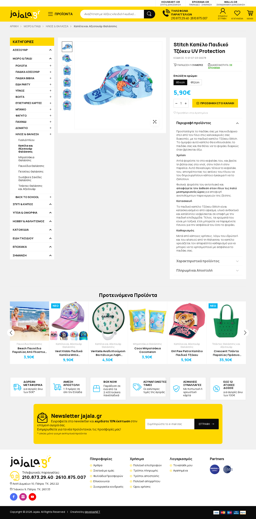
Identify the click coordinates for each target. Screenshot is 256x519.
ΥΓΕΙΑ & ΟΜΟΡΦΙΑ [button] (25, 213)
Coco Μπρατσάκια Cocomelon (147, 350)
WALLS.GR (230, 3)
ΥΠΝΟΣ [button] (20, 90)
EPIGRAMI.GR (200, 3)
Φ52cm (195, 82)
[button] (250, 15)
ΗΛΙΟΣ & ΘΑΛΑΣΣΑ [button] (27, 134)
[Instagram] (23, 497)
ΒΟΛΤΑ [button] (20, 97)
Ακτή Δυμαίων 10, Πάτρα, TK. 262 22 (36, 484)
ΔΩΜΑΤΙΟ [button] (22, 128)
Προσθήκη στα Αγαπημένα (192, 112)
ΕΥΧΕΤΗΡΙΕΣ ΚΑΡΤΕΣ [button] (29, 103)
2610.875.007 (198, 18)
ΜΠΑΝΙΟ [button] (21, 109)
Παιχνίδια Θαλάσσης (31, 166)
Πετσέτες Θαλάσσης (30, 171)
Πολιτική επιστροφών (147, 465)
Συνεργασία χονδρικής (108, 487)
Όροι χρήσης (142, 487)
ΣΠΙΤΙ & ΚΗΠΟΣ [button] (23, 204)
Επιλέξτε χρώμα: (186, 76)
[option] (67, 46)
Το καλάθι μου (182, 465)
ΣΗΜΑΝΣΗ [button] (20, 255)
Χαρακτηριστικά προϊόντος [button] (197, 261)
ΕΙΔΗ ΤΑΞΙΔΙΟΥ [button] (23, 238)
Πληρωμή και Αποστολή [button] (194, 270)
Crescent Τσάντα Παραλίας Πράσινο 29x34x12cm (226, 353)
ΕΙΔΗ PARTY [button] (23, 84)
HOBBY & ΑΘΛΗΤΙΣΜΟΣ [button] (28, 221)
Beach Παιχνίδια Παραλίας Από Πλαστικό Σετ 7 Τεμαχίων (29, 350)
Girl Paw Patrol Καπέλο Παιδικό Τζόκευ (187, 353)
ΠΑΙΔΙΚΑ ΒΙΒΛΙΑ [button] (25, 78)
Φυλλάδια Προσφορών (108, 476)
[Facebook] (13, 497)
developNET (92, 512)
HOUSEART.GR (170, 3)
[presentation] (11, 332)
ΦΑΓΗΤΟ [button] (21, 115)
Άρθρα (97, 465)
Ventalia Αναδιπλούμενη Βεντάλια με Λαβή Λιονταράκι (108, 353)
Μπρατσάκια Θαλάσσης (26, 158)
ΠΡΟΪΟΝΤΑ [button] (64, 14)
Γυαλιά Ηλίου (26, 140)
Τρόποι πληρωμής (145, 470)
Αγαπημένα (180, 470)
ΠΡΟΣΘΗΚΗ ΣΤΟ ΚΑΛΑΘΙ (217, 103)
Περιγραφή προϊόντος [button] (193, 123)
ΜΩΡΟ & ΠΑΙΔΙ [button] (22, 58)
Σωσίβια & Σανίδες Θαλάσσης (30, 178)
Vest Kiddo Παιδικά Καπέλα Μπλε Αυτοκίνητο (68, 353)
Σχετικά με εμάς (103, 470)
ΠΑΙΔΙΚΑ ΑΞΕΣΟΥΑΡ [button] (28, 72)
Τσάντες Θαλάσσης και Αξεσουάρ (30, 187)
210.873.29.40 (180, 18)
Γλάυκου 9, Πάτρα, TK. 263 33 (31, 489)
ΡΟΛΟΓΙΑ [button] (21, 65)
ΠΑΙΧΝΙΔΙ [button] (21, 122)
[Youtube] (32, 497)
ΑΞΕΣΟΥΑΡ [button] (20, 50)
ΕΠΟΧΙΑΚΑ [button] (20, 247)
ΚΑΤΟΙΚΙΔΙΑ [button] (21, 230)
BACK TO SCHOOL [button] (27, 197)
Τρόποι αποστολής (146, 476)
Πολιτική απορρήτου (146, 481)
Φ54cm (180, 82)
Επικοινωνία (101, 481)
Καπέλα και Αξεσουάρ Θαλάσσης (69, 345)
